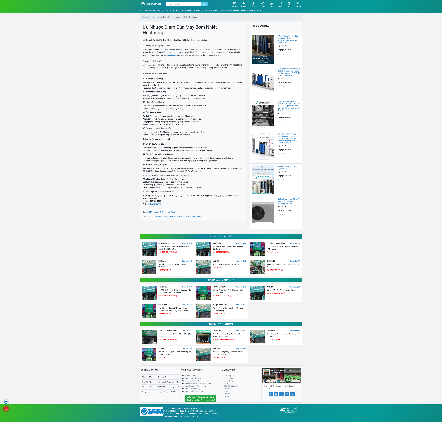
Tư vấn (262, 6)
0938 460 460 (275, 293)
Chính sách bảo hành (191, 381)
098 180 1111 (167, 252)
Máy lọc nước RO (203, 10)
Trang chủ (145, 17)
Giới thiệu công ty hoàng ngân (173, 216)
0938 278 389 (167, 339)
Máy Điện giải (145, 10)
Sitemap (227, 394)
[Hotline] (6, 408)
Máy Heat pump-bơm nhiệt (182, 10)
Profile (243, 6)
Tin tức (280, 6)
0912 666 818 (166, 270)
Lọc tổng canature (154, 216)
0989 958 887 (224, 339)
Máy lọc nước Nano (221, 10)
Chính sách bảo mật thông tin (194, 386)
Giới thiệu (234, 6)
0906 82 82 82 (220, 357)
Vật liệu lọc (254, 10)
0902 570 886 (220, 314)
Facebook (155, 212)
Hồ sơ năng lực (229, 378)
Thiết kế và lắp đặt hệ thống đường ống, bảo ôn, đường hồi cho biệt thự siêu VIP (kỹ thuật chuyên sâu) (289, 72)
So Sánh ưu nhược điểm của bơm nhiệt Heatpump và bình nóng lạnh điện (289, 201)
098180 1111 (221, 252)
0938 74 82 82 (275, 339)
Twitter (164, 212)
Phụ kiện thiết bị (239, 10)
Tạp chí (226, 391)
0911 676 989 (163, 357)
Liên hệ (288, 6)
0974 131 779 (275, 270)
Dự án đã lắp (190, 216)
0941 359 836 (167, 296)
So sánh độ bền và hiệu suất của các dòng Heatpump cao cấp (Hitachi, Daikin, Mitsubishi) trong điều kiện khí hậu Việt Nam (289, 138)
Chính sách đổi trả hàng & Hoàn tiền (197, 383)
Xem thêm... (282, 54)
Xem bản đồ (186, 243)
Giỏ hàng (298, 6)
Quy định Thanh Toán (191, 376)
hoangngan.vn (172, 55)
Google (173, 212)
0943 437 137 (221, 296)
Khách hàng (253, 6)
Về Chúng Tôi (229, 376)
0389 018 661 (274, 252)
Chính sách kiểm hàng (191, 389)
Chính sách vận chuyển (192, 378)
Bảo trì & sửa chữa (231, 386)
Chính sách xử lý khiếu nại (193, 391)
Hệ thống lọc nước (161, 10)
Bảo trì (271, 6)
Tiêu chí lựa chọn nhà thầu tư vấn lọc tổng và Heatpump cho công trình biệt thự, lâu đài (288, 39)
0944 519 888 (166, 314)
